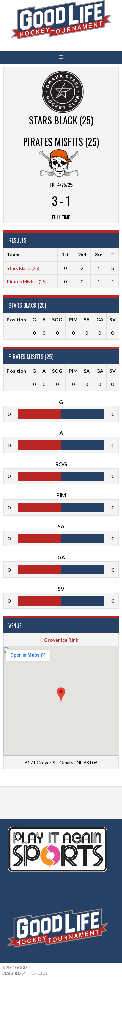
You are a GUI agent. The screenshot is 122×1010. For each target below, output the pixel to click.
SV (112, 319)
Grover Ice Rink (61, 640)
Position (16, 319)
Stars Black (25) (23, 268)
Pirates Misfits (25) (27, 281)
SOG (57, 319)
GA (99, 319)
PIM (73, 319)
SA (87, 319)
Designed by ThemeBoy (25, 973)
